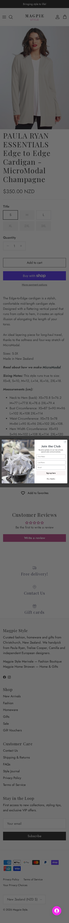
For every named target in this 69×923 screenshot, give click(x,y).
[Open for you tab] (56, 910)
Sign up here (50, 473)
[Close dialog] (65, 441)
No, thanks (51, 479)
